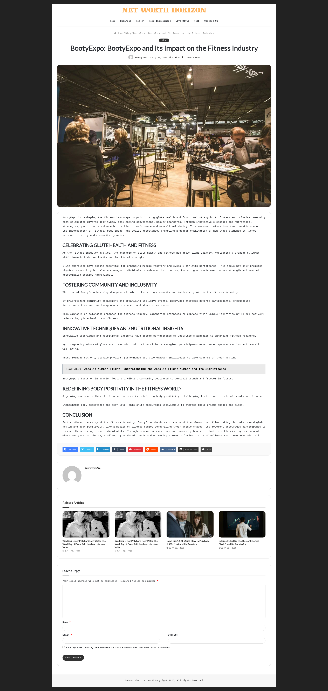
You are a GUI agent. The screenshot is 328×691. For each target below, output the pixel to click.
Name (67, 622)
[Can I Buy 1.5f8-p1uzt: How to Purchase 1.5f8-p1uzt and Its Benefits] (190, 524)
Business (125, 21)
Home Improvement (160, 21)
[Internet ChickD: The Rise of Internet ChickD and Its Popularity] (242, 524)
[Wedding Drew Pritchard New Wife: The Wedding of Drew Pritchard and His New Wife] (86, 524)
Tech (197, 21)
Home (112, 21)
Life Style (182, 21)
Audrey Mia (141, 57)
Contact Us (211, 21)
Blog (128, 33)
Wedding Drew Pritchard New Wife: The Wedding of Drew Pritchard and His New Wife (84, 544)
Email (67, 635)
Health (140, 21)
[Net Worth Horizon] (164, 10)
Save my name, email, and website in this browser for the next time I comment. (118, 647)
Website (173, 635)
